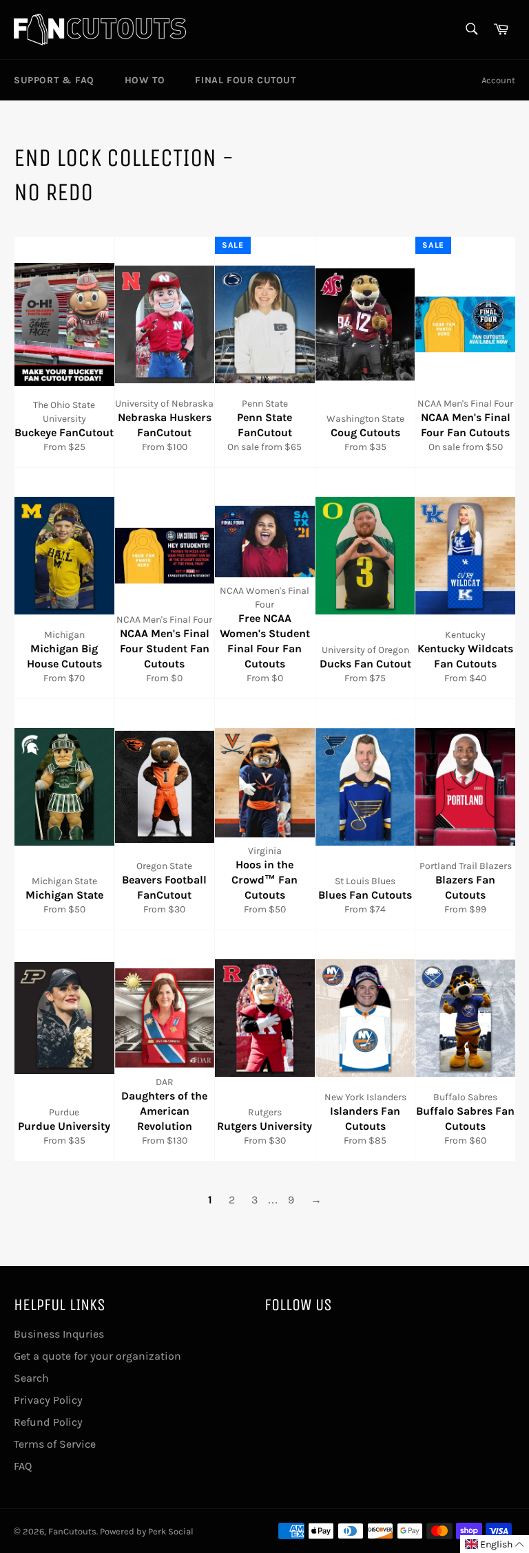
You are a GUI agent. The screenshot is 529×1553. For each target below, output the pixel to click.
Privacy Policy (48, 1399)
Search (31, 1377)
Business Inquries (59, 1333)
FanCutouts (72, 1531)
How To (145, 80)
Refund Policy (48, 1421)
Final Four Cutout (245, 80)
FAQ (23, 1465)
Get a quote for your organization (97, 1355)
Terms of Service (55, 1443)
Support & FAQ (54, 80)
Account (498, 80)
